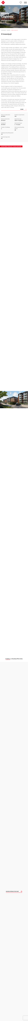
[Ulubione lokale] (21, 2)
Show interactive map (12, 891)
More (21, 109)
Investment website (7, 20)
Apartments (3, 30)
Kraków (8, 30)
